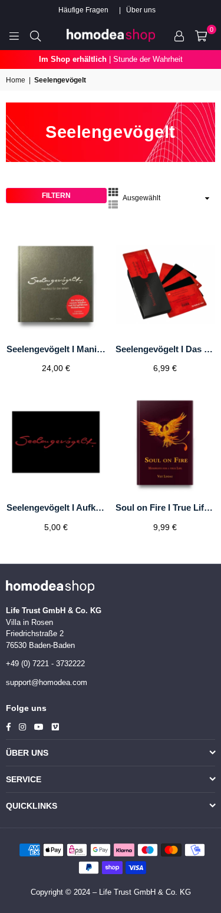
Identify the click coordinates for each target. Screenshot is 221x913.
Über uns (141, 10)
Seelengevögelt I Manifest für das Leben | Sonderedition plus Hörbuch (55, 349)
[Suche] (35, 35)
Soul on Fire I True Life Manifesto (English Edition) (165, 507)
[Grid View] (113, 191)
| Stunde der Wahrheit (111, 59)
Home (15, 80)
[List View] (113, 204)
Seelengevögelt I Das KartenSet (165, 349)
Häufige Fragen (83, 10)
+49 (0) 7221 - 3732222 (45, 663)
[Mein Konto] (179, 35)
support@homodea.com (46, 682)
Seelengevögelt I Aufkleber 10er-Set (55, 507)
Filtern (56, 195)
